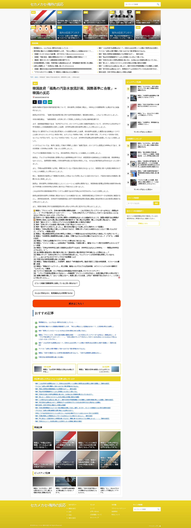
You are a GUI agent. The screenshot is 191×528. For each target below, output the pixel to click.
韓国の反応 (72, 508)
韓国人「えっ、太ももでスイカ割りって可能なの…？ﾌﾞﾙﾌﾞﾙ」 (148, 114)
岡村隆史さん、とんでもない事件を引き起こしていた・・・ (53, 48)
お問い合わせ (94, 511)
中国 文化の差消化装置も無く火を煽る (51, 357)
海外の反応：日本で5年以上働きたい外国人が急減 (115, 72)
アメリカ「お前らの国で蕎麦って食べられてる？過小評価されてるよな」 (122, 51)
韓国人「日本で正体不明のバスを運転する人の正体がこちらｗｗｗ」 (148, 105)
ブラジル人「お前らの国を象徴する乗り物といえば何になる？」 (54, 410)
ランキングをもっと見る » (143, 132)
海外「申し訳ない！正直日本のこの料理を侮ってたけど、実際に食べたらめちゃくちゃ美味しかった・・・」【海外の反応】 (72, 418)
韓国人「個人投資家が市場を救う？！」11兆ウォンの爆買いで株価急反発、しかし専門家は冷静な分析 (148, 154)
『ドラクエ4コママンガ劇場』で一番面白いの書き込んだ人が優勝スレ (56, 72)
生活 (70, 515)
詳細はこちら (143, 223)
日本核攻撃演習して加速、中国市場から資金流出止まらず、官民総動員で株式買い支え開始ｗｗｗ (65, 63)
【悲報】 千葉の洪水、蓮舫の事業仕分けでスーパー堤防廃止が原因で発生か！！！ (60, 57)
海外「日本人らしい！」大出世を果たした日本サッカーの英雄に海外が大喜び (58, 421)
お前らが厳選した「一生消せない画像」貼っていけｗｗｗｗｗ (54, 66)
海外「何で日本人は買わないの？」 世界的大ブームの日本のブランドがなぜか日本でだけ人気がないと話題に (134, 69)
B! (45, 102)
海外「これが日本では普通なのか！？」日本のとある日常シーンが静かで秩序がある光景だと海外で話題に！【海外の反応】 (139, 48)
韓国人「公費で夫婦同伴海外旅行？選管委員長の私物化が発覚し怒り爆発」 (148, 172)
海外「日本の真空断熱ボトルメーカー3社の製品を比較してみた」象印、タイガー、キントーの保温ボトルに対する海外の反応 (73, 408)
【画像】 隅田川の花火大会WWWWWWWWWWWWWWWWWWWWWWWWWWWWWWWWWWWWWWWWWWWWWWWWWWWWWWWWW (86, 69)
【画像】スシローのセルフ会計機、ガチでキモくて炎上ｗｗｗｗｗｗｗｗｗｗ (59, 54)
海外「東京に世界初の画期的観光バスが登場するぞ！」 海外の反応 (121, 54)
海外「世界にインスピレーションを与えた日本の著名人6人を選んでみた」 (63, 331)
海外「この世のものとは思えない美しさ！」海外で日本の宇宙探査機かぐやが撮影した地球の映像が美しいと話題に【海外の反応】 (141, 66)
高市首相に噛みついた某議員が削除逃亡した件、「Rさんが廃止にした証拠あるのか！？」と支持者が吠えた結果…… (71, 51)
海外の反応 (72, 518)
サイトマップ (94, 517)
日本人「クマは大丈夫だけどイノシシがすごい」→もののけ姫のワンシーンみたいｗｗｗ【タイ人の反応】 (67, 413)
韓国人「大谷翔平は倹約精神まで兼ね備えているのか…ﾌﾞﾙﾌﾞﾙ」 (148, 96)
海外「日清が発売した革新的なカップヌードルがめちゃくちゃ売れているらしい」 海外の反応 (63, 416)
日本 (70, 512)
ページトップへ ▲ (155, 526)
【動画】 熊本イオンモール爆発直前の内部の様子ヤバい (52, 60)
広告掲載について (96, 514)
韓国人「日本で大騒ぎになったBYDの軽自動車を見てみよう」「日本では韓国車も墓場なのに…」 (70, 353)
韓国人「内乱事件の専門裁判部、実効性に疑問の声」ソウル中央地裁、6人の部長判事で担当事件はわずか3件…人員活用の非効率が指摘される (148, 164)
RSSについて (116, 514)
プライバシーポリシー (119, 508)
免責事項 (114, 511)
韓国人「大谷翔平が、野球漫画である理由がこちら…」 (148, 123)
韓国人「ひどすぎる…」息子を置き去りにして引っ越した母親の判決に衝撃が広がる (148, 88)
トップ (92, 508)
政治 (36, 77)
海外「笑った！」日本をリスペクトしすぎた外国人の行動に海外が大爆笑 (122, 63)
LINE (50, 102)
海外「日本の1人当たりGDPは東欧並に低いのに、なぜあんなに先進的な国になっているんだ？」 (130, 60)
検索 (156, 203)
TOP (31, 77)
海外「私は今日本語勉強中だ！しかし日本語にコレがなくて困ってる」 (122, 57)
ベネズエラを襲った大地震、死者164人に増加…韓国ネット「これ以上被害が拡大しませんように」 (148, 181)
